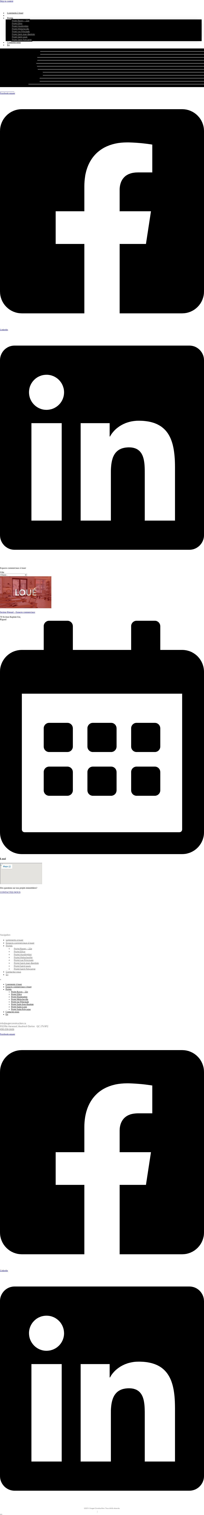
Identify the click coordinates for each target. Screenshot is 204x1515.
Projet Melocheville (20, 29)
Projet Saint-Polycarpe (25, 80)
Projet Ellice (17, 24)
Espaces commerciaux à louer (20, 15)
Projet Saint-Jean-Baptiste (23, 34)
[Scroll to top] (1, 1514)
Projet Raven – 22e (20, 21)
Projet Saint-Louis (19, 37)
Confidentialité (91, 1511)
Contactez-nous (14, 42)
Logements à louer (18, 50)
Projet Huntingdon (20, 26)
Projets (10, 18)
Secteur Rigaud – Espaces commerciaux (17, 612)
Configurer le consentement (108, 1511)
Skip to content (6, 1)
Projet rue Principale (21, 32)
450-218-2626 (7, 1029)
